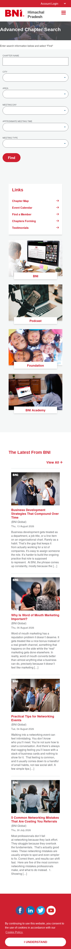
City (5, 72)
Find (11, 157)
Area (5, 88)
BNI (35, 276)
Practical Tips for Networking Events (32, 718)
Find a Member (21, 214)
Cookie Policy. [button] (14, 932)
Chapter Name (11, 55)
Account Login (49, 4)
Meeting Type (10, 138)
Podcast (35, 321)
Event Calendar (22, 208)
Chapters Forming (24, 221)
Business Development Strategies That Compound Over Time (35, 513)
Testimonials (20, 228)
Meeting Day (10, 105)
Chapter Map (20, 201)
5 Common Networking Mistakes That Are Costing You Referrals (35, 819)
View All (53, 462)
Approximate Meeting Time (17, 121)
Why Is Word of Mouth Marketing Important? (35, 617)
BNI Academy (35, 410)
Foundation (35, 365)
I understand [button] (35, 942)
